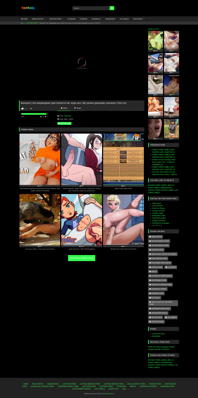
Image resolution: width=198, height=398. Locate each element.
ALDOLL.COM (157, 213)
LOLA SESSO (157, 206)
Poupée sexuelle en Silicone (158, 349)
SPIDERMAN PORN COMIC (160, 308)
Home (22, 23)
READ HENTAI (138, 19)
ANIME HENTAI (156, 237)
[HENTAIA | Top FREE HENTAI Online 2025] (28, 8)
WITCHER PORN (89, 386)
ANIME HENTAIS (37, 19)
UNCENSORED (110, 19)
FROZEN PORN (156, 267)
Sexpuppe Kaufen (167, 347)
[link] (31, 108)
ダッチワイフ (157, 225)
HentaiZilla (156, 336)
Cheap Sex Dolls (158, 334)
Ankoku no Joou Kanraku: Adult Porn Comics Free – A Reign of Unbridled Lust (163, 162)
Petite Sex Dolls (154, 347)
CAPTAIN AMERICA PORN (160, 241)
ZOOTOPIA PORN (157, 321)
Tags (124, 389)
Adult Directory (109, 393)
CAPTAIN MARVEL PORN (159, 245)
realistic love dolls (158, 220)
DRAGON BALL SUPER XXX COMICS (163, 254)
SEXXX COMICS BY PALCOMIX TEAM (160, 303)
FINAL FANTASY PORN (159, 258)
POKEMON (83, 19)
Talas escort (156, 203)
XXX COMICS (124, 19)
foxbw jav (151, 29)
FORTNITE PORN (159, 218)
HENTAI (154, 271)
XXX (157, 29)
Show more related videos (81, 258)
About (65, 108)
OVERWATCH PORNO (158, 289)
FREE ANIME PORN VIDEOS (160, 263)
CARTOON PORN (55, 19)
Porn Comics (155, 297)
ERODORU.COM (158, 216)
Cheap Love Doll (158, 211)
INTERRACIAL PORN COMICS (161, 276)
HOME (25, 19)
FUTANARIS (71, 19)
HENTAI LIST (114, 389)
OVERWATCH (96, 19)
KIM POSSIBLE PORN (158, 280)
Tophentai (67, 116)
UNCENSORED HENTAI (159, 313)
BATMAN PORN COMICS (157, 185)
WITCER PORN (156, 317)
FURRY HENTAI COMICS (164, 190)
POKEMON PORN (157, 293)
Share (78, 108)
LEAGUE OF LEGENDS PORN (161, 284)
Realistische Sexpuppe (160, 223)
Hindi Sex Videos (158, 208)
